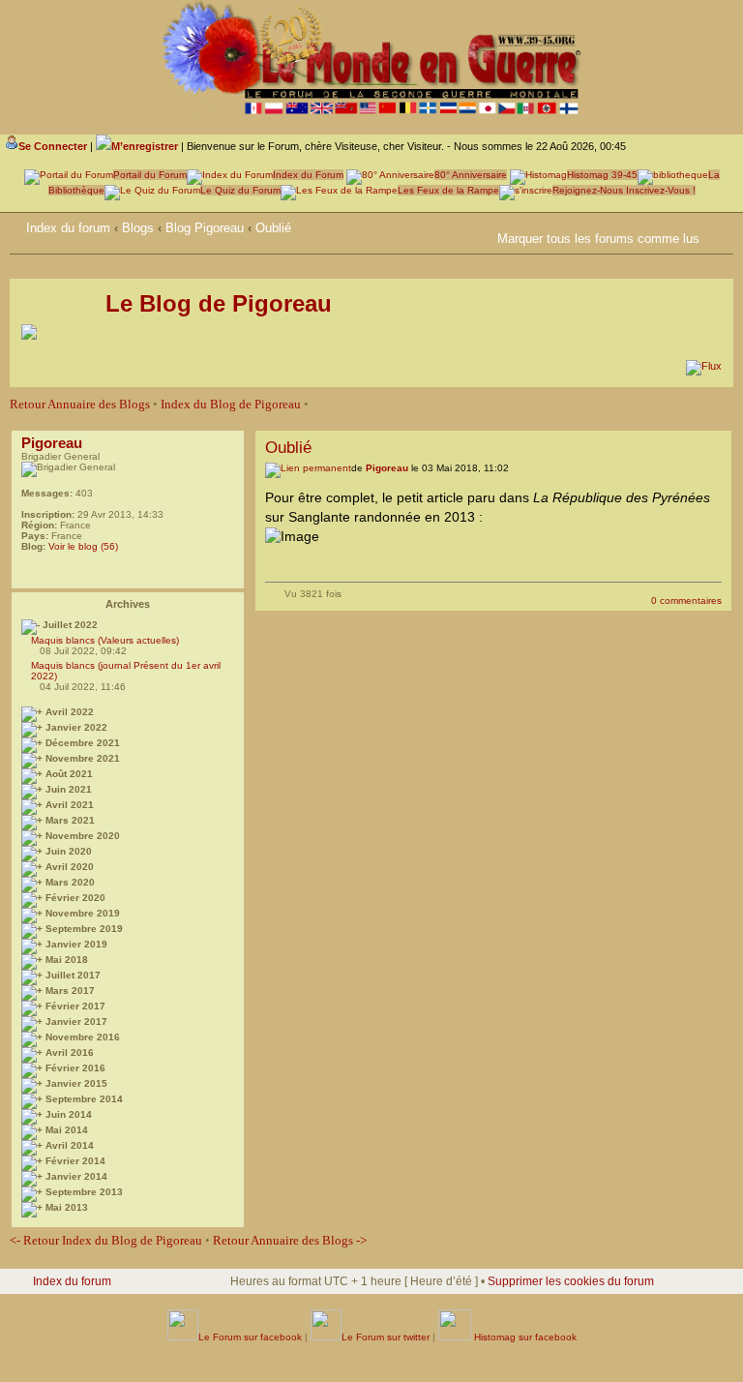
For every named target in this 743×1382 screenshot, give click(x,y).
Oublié (273, 228)
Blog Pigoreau (204, 228)
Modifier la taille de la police (718, 224)
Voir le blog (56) (83, 546)
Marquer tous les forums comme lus (598, 238)
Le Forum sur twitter (386, 1337)
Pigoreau (51, 443)
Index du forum (68, 228)
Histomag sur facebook (524, 1337)
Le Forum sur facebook (250, 1337)
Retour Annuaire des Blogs (80, 404)
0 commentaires (686, 600)
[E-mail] (31, 571)
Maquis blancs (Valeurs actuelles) (105, 640)
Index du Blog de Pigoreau (231, 404)
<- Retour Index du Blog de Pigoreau (106, 1240)
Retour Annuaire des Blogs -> (290, 1240)
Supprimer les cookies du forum (571, 1281)
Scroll (666, 1324)
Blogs (138, 228)
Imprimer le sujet (485, 234)
